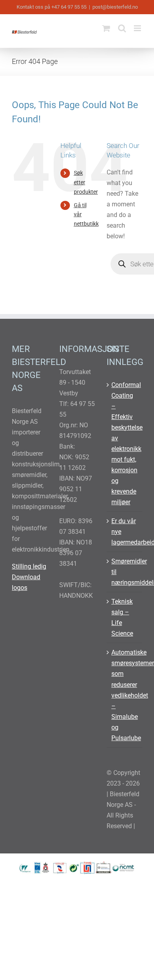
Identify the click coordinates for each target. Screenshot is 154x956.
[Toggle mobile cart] (106, 28)
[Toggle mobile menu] (138, 28)
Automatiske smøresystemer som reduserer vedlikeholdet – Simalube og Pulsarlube (124, 695)
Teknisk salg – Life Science (122, 617)
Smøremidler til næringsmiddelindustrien (124, 572)
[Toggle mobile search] (122, 28)
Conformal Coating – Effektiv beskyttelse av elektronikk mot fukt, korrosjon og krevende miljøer (124, 443)
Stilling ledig (29, 566)
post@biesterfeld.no (115, 7)
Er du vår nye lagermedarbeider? (124, 531)
